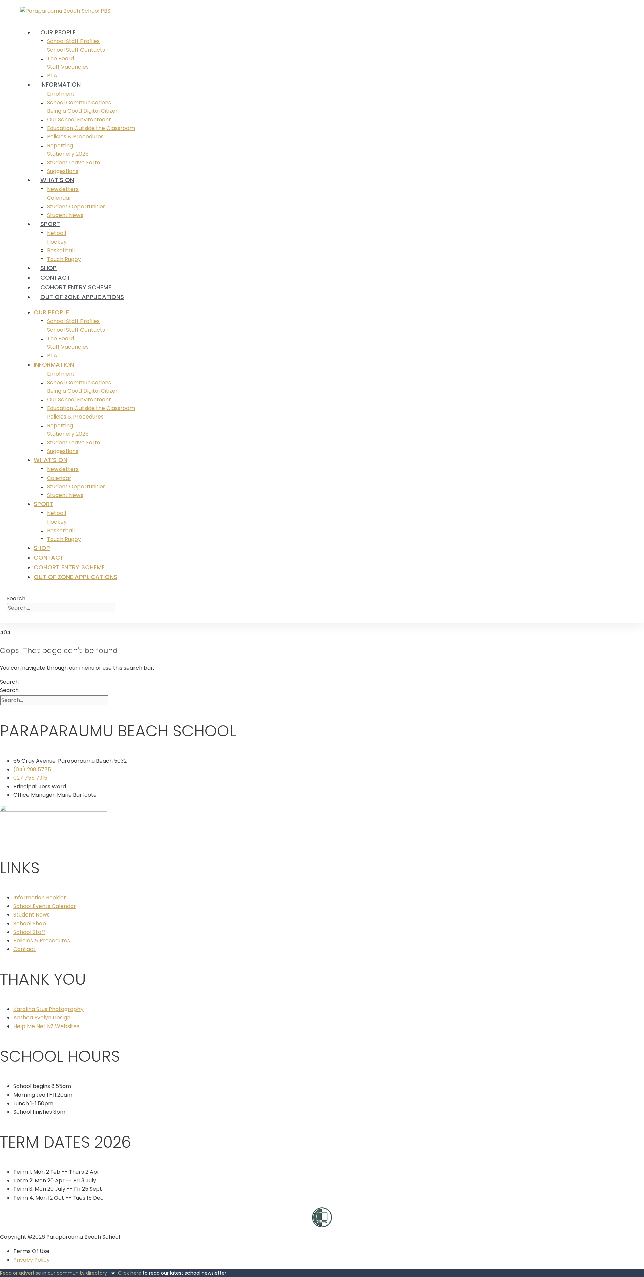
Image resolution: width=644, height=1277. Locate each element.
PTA (52, 355)
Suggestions (62, 451)
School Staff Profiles (73, 41)
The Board (60, 58)
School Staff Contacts (76, 50)
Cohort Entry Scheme (75, 287)
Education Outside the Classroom (91, 128)
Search (16, 598)
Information (60, 84)
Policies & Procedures (75, 137)
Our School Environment (79, 119)
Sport (50, 224)
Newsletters (63, 189)
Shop (48, 268)
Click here (129, 1273)
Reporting (60, 145)
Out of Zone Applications (82, 297)
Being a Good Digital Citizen (83, 111)
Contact (55, 277)
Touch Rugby (64, 259)
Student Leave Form (73, 162)
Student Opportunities (76, 206)
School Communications (79, 102)
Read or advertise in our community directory (53, 1273)
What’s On (57, 180)
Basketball (61, 250)
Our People (58, 32)
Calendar (59, 198)
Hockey (57, 242)
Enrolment (61, 94)
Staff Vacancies (68, 67)
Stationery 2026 (68, 154)
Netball (56, 233)
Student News (65, 495)
